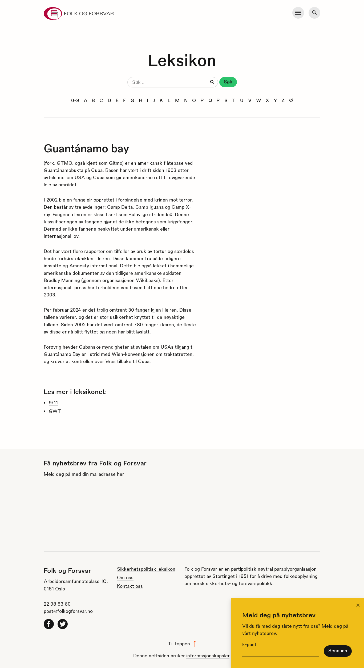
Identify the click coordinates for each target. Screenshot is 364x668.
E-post (249, 644)
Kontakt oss (130, 586)
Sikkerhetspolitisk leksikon (146, 569)
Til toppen (179, 643)
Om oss (125, 577)
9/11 (53, 402)
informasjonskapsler (207, 655)
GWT (55, 411)
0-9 (75, 100)
